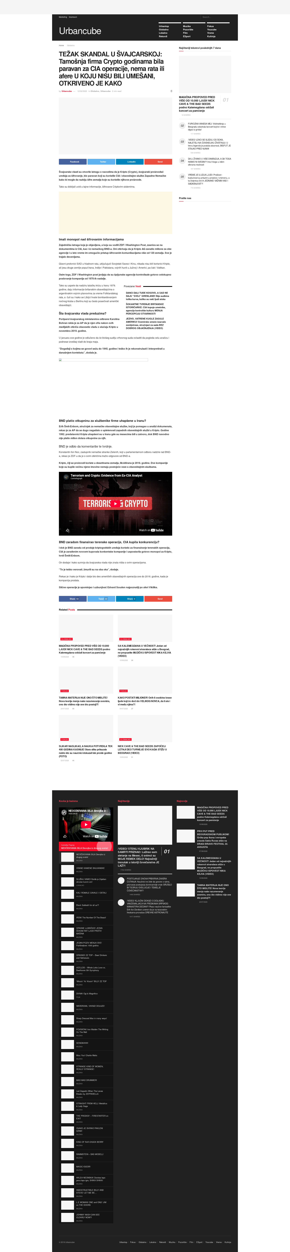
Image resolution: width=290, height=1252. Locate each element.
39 (73, 657)
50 (73, 708)
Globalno (164, 29)
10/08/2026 (64, 656)
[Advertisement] (145, 7)
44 (73, 760)
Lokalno (163, 32)
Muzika (187, 26)
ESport (186, 36)
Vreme (210, 32)
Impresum (73, 17)
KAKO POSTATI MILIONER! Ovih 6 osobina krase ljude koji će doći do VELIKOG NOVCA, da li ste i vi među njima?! (145, 701)
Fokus (210, 26)
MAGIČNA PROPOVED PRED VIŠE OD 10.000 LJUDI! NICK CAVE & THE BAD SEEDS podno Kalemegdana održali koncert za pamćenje (84, 649)
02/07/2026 (64, 760)
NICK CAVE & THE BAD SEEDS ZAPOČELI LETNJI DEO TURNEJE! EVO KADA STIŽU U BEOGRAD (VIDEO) (142, 749)
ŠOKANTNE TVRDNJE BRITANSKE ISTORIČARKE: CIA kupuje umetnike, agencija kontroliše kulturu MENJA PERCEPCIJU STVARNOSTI (146, 308)
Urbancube (80, 30)
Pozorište (188, 29)
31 (132, 757)
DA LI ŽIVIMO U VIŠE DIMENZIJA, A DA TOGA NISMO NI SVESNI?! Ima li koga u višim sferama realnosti (209, 161)
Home (61, 45)
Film (185, 32)
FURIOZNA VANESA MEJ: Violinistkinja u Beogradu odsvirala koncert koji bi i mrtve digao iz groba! (207, 126)
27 (132, 708)
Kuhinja (211, 36)
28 (132, 660)
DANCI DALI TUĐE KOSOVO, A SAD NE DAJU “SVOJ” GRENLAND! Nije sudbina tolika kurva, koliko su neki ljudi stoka (147, 296)
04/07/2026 (123, 708)
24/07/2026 (64, 708)
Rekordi (163, 36)
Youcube (211, 29)
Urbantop (164, 26)
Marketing (63, 17)
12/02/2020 (82, 91)
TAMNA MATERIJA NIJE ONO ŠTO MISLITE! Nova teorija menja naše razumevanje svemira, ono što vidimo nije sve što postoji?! (84, 701)
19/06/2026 (123, 757)
